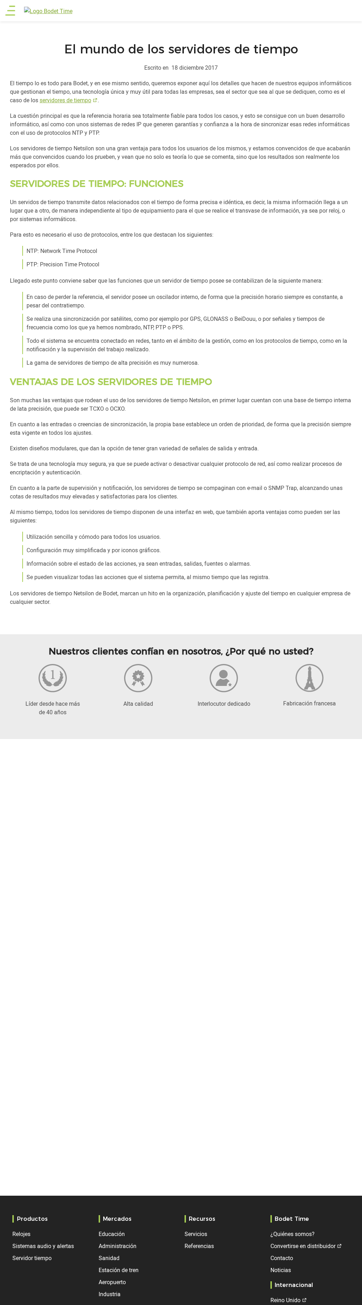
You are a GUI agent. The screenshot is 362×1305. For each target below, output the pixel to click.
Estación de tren (119, 1270)
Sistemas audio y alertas (43, 1246)
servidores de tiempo (65, 100)
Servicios (196, 1234)
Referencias (199, 1246)
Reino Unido (285, 1300)
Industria (110, 1294)
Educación (112, 1234)
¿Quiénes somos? (292, 1234)
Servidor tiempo (32, 1258)
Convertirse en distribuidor (302, 1246)
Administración (117, 1246)
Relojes (21, 1234)
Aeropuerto (112, 1282)
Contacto (281, 1258)
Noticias (280, 1270)
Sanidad (109, 1258)
